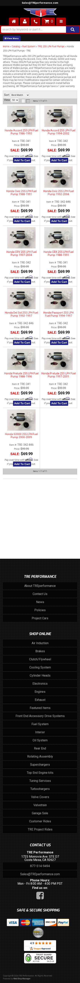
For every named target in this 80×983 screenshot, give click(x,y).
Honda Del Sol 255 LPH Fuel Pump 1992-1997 (21, 314)
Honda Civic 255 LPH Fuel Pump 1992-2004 (58, 193)
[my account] (25, 21)
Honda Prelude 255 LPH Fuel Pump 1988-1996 (21, 375)
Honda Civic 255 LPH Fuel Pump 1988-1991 (21, 193)
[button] (40, 29)
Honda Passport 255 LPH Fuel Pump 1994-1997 (58, 314)
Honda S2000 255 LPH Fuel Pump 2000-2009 (21, 436)
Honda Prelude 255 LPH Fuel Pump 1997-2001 (58, 375)
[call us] (35, 21)
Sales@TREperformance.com (40, 874)
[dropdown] (61, 21)
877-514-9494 (40, 866)
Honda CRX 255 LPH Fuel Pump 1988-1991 (58, 253)
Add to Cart (22, 160)
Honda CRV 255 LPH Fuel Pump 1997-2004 (21, 253)
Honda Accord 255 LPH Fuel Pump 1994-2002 (58, 132)
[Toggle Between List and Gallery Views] (25, 101)
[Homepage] (14, 21)
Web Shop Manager (21, 979)
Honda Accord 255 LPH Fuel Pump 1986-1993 (21, 132)
